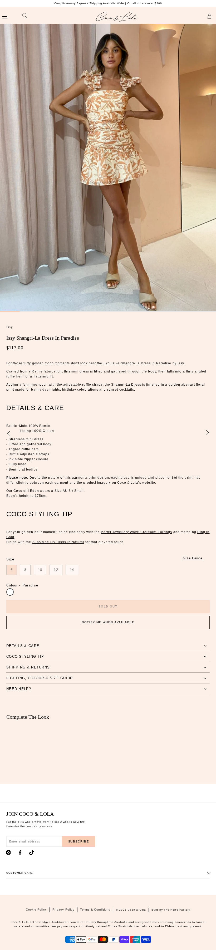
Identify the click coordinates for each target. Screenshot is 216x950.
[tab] (108, 646)
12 (56, 570)
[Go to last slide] (8, 433)
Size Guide (193, 558)
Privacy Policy (63, 909)
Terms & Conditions (95, 909)
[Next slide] (207, 433)
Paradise (10, 592)
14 (72, 570)
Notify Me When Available (108, 622)
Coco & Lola (137, 909)
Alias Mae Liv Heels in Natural (58, 542)
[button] (4, 16)
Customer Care (19, 872)
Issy (9, 327)
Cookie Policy (36, 909)
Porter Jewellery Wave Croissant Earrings (136, 532)
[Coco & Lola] (117, 17)
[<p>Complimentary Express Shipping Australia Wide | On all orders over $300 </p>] (108, 3)
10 (40, 570)
